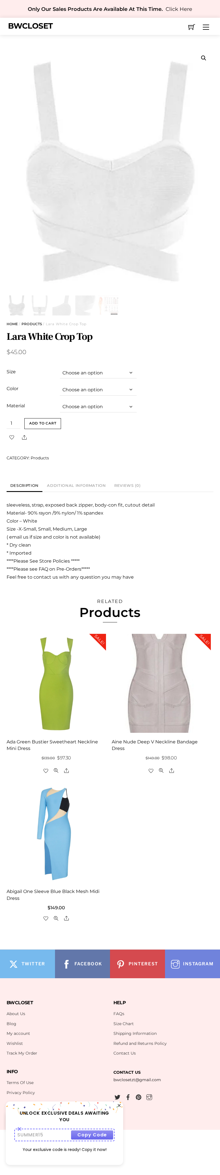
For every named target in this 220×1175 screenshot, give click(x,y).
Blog (11, 1023)
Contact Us (124, 1053)
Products (31, 324)
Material (16, 405)
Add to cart (42, 423)
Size (11, 371)
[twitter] (117, 1096)
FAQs (118, 1013)
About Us (16, 1013)
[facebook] (128, 1096)
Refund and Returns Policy (140, 1043)
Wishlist (15, 1043)
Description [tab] (24, 485)
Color (12, 388)
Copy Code (92, 1135)
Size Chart (123, 1023)
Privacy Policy (21, 1092)
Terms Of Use (20, 1082)
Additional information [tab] (76, 485)
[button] (204, 58)
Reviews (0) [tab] (127, 485)
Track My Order (22, 1053)
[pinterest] (139, 1096)
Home (12, 324)
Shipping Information (135, 1033)
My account (18, 1033)
